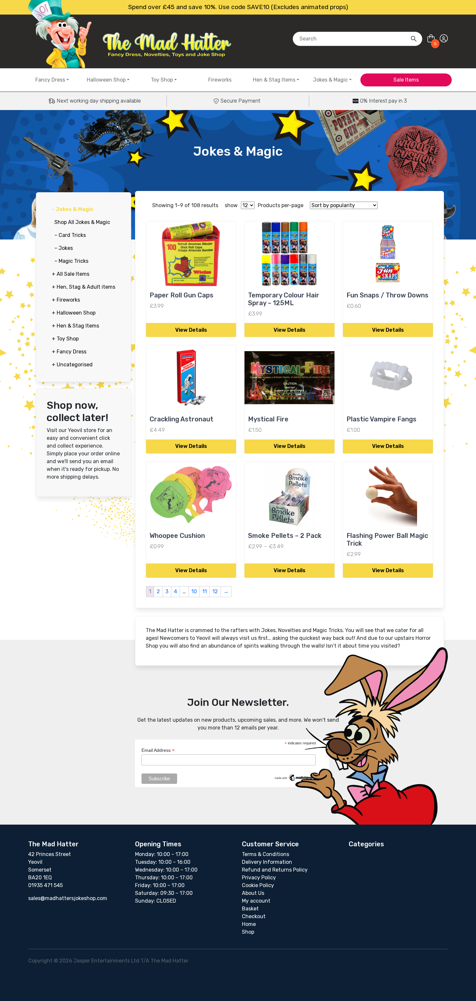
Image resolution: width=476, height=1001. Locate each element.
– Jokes (63, 248)
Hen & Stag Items (274, 80)
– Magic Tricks (71, 261)
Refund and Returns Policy (275, 870)
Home (249, 924)
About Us (253, 893)
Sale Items (406, 80)
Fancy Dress (50, 80)
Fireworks (220, 80)
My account (256, 901)
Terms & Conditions (265, 854)
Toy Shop (162, 80)
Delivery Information (267, 862)
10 (194, 591)
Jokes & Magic (330, 80)
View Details (191, 330)
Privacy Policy (259, 877)
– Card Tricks (70, 235)
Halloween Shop (106, 80)
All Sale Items (70, 274)
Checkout (254, 916)
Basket (250, 909)
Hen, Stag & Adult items (83, 287)
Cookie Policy (258, 885)
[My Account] (444, 38)
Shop (248, 932)
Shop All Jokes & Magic (82, 222)
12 (215, 591)
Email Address (158, 750)
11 (204, 591)
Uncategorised (72, 364)
